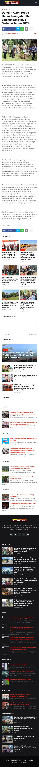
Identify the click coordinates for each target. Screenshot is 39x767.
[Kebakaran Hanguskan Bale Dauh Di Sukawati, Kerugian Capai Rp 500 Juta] (7, 720)
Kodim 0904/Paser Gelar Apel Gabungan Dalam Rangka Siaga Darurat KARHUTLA (10, 304)
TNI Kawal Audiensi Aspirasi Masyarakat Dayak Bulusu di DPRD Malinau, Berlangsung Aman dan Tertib (27, 256)
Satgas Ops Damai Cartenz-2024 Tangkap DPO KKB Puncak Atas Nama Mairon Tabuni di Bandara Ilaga (24, 570)
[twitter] (15, 534)
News (10, 9)
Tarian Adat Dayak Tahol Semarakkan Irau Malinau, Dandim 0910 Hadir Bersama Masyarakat (21, 629)
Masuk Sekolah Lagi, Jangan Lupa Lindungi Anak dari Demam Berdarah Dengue (25, 367)
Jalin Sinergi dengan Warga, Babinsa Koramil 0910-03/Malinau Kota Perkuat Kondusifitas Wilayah (28, 305)
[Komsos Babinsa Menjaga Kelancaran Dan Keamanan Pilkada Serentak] (7, 748)
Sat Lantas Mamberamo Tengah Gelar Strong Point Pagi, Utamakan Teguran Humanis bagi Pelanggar (25, 559)
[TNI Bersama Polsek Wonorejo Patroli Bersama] (7, 739)
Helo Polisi (14, 760)
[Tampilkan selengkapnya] (31, 29)
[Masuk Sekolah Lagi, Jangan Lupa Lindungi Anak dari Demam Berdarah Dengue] (7, 368)
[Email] (26, 29)
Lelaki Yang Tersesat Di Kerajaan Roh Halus (22, 671)
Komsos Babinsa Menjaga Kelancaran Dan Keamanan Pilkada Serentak (25, 747)
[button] (2, 2)
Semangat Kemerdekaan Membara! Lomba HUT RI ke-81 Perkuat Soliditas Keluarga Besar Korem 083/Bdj (28, 280)
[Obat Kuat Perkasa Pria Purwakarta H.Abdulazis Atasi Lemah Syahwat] (7, 378)
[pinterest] (27, 534)
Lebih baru (6, 334)
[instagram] (23, 534)
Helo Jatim (15, 762)
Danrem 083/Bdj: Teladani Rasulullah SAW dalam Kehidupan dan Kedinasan (10, 279)
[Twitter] (18, 29)
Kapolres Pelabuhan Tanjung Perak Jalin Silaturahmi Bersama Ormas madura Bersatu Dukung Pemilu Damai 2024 (22, 450)
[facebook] (11, 534)
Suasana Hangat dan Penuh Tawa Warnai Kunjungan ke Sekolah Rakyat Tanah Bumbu (9, 255)
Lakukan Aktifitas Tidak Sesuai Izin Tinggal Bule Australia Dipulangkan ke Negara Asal (25, 580)
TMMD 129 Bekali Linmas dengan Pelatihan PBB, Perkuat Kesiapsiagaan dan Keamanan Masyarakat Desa (25, 387)
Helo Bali (30, 760)
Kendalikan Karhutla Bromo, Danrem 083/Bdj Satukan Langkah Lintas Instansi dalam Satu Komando (25, 591)
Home (7, 760)
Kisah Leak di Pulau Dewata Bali (18, 664)
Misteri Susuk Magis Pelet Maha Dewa (20, 679)
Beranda (4, 9)
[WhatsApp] (22, 29)
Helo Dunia (22, 760)
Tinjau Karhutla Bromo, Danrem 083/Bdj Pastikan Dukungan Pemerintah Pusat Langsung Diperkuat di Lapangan (24, 602)
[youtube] (19, 534)
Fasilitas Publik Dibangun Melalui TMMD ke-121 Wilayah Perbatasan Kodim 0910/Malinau (25, 549)
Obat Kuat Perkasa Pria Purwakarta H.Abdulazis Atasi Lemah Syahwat (25, 376)
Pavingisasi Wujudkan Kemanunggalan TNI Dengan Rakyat (23, 728)
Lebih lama (32, 334)
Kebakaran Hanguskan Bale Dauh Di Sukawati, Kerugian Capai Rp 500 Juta (25, 718)
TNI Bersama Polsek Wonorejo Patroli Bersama (24, 737)
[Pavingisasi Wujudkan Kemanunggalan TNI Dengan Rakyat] (7, 729)
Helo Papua (23, 762)
